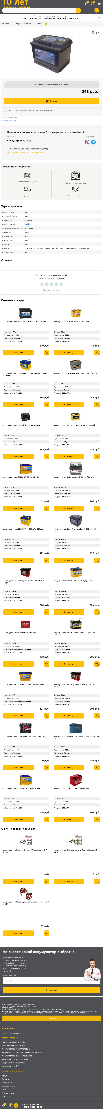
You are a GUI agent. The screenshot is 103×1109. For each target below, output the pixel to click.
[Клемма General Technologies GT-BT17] (76, 841)
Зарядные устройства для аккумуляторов (22, 1052)
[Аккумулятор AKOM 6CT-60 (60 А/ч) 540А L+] (76, 572)
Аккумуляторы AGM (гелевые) (16, 1049)
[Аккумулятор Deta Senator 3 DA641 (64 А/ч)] (76, 468)
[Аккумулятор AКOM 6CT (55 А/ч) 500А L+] (25, 468)
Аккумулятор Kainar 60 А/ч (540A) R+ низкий (74, 425)
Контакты (6, 1096)
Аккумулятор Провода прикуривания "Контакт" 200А (26, 903)
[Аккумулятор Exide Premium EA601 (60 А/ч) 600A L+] (76, 520)
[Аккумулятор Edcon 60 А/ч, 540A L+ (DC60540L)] (25, 313)
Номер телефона (10, 975)
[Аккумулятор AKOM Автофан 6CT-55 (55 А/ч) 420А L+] (76, 624)
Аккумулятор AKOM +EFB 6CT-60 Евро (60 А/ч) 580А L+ (25, 375)
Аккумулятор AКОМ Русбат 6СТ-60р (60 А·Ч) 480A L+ (74, 686)
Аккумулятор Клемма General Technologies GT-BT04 (25, 851)
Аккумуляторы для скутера (15, 1059)
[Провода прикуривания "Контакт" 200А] (25, 893)
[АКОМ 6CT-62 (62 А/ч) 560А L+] (25, 676)
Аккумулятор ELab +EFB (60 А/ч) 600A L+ (72, 788)
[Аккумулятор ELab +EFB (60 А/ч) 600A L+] (76, 780)
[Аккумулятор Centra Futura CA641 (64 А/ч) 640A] (76, 365)
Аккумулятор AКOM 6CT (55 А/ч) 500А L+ (22, 477)
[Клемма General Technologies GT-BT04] (25, 841)
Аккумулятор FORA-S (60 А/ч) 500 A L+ (71, 322)
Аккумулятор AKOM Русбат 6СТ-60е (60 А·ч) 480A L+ (23, 582)
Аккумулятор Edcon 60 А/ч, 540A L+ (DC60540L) (25, 322)
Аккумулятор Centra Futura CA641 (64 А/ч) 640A (76, 373)
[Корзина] (93, 4)
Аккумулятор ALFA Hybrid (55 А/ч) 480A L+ (23, 425)
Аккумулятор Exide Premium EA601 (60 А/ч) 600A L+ (76, 530)
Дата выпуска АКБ (9, 120)
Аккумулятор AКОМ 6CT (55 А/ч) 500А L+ (22, 788)
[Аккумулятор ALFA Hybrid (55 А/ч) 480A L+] (25, 417)
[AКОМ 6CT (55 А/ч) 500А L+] (25, 780)
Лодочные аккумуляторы (14, 1062)
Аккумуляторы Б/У (10, 1066)
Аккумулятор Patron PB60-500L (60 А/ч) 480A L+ (26, 736)
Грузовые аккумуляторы (13, 1045)
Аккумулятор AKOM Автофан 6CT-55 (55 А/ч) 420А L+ (74, 634)
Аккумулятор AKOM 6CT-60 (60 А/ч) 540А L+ (74, 581)
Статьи (5, 1089)
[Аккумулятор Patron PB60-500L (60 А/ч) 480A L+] (25, 728)
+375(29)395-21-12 (19, 140)
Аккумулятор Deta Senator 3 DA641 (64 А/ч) (74, 477)
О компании (8, 1093)
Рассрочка (7, 1082)
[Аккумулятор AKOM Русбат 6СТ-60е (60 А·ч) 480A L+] (25, 572)
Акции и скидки (9, 1086)
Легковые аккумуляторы (13, 1042)
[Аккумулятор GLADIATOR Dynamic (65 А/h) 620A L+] (76, 728)
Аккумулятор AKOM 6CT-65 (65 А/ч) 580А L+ (23, 529)
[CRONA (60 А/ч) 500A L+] (25, 624)
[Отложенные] (87, 4)
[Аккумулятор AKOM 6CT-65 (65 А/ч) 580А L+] (25, 520)
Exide (27, 224)
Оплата (5, 1079)
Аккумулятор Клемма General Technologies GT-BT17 (76, 851)
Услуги (5, 1075)
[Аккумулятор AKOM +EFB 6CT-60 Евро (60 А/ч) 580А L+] (25, 365)
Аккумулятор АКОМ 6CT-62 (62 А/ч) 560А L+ (23, 685)
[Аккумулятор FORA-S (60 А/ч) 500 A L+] (76, 313)
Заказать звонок (51, 1018)
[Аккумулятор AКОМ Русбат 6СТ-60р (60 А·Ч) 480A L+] (76, 676)
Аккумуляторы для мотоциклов (17, 1055)
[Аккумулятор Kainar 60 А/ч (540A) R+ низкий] (76, 417)
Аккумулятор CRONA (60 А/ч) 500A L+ (20, 633)
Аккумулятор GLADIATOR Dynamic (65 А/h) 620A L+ (76, 738)
